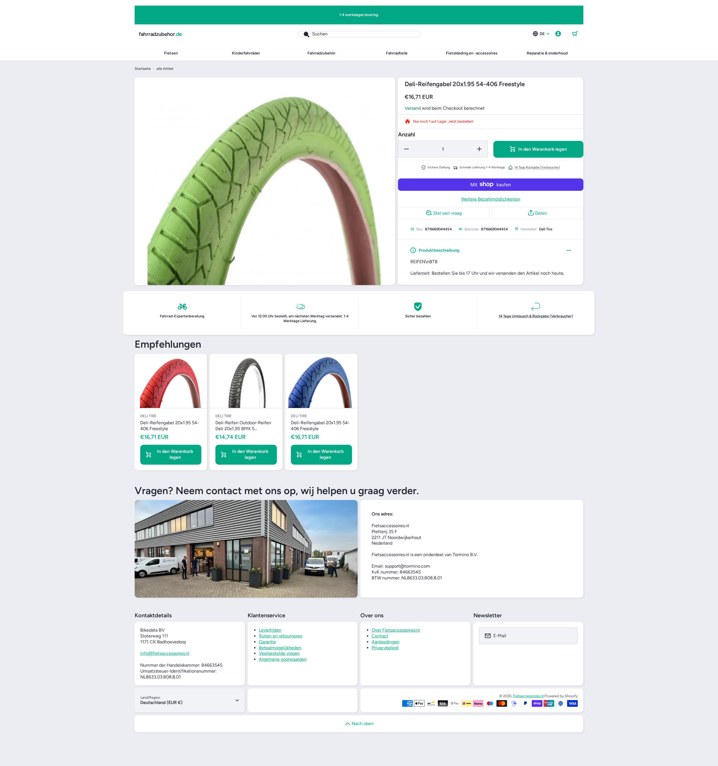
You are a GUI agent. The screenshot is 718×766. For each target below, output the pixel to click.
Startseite (143, 68)
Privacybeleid (385, 647)
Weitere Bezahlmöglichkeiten (490, 198)
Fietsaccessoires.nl (528, 696)
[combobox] (359, 34)
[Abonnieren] (570, 635)
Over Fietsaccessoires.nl (396, 630)
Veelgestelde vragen (279, 653)
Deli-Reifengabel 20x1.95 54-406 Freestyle (169, 425)
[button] (575, 34)
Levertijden (270, 630)
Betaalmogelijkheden (280, 647)
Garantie (267, 642)
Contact (380, 636)
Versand (413, 108)
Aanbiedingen (385, 642)
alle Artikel (165, 68)
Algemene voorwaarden (283, 659)
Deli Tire (545, 229)
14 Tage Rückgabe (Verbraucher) (537, 167)
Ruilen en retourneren (280, 636)
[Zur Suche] (303, 34)
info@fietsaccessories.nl (164, 653)
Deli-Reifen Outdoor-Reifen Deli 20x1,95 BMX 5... (243, 425)
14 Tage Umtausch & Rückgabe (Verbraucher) (536, 316)
